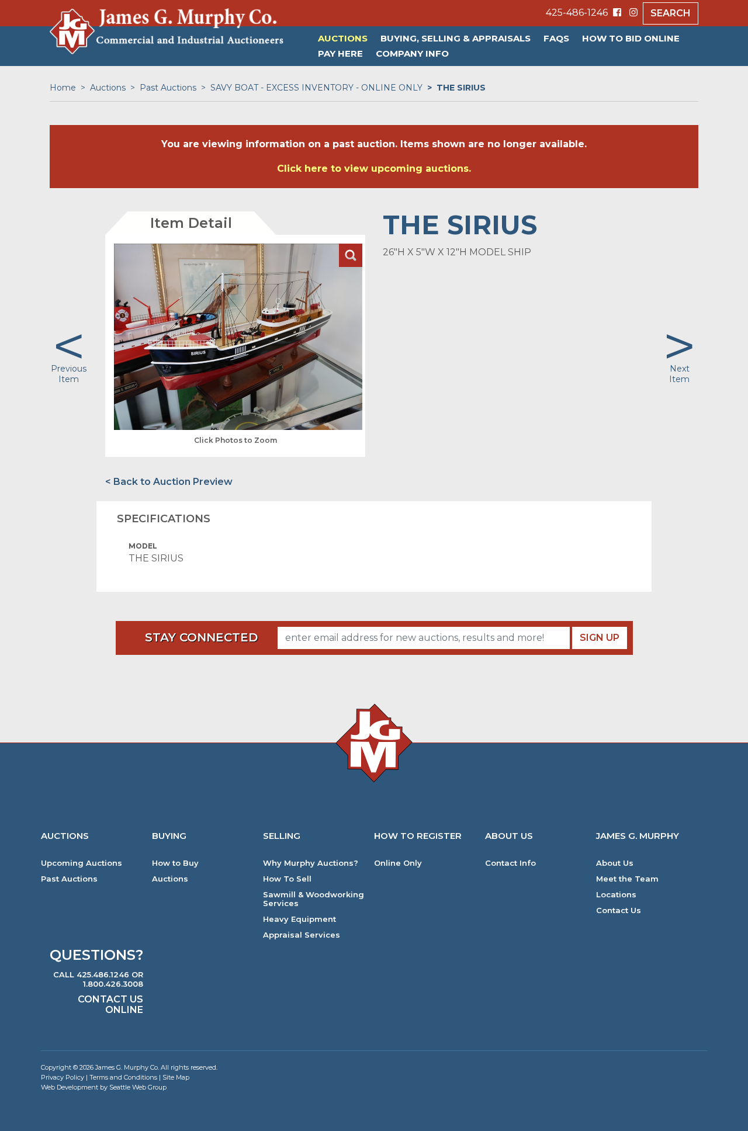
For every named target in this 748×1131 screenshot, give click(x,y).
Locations (616, 894)
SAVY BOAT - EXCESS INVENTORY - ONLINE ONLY (316, 87)
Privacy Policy (62, 1077)
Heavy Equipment (299, 919)
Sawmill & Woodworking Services (313, 899)
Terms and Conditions (123, 1077)
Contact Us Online (110, 1004)
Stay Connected (201, 637)
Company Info (412, 53)
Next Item (679, 373)
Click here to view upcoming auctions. (374, 168)
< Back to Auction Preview (169, 481)
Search (670, 13)
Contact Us (618, 910)
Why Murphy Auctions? (310, 863)
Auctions (343, 38)
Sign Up (599, 637)
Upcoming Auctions (81, 863)
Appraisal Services (301, 935)
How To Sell (287, 879)
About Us (614, 863)
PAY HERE (340, 53)
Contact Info (510, 863)
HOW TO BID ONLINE (631, 38)
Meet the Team (627, 879)
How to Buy (175, 863)
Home (63, 87)
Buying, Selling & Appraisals (455, 38)
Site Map (175, 1077)
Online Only (398, 863)
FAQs (556, 38)
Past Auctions (168, 87)
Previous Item (68, 373)
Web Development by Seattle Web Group (104, 1087)
